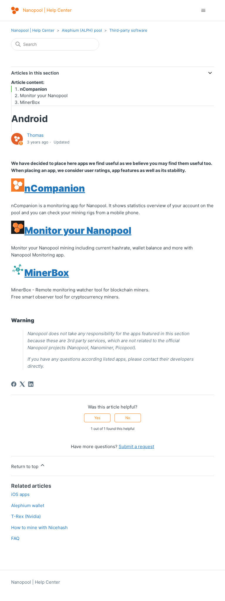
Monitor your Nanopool (44, 95)
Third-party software (128, 30)
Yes (97, 418)
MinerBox (30, 102)
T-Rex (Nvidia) (26, 516)
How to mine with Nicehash (39, 527)
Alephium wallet (27, 505)
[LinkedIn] (30, 384)
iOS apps (20, 494)
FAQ (15, 538)
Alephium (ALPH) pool (82, 30)
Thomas (35, 135)
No (127, 418)
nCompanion (33, 89)
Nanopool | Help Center (32, 30)
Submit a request (136, 446)
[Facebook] (13, 384)
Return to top (25, 466)
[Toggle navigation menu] (203, 10)
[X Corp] (22, 384)
